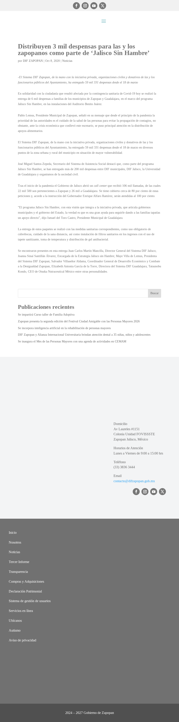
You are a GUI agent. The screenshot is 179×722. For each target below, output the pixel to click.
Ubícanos (15, 620)
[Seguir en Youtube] (93, 5)
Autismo (15, 630)
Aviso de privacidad (22, 640)
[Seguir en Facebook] (76, 5)
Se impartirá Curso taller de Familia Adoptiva (46, 314)
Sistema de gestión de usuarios (30, 601)
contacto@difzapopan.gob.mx (134, 481)
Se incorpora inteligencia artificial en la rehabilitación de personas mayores (64, 328)
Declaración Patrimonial (25, 591)
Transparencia (18, 571)
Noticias (67, 60)
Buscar (154, 293)
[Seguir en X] (102, 5)
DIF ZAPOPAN (33, 60)
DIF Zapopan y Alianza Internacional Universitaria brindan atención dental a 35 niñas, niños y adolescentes (84, 334)
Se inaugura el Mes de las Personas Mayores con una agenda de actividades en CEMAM (72, 341)
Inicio (13, 532)
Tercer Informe (19, 562)
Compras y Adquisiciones (26, 581)
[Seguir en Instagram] (85, 5)
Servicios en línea (21, 611)
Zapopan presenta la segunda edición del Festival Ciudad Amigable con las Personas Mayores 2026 (79, 321)
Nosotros (15, 542)
